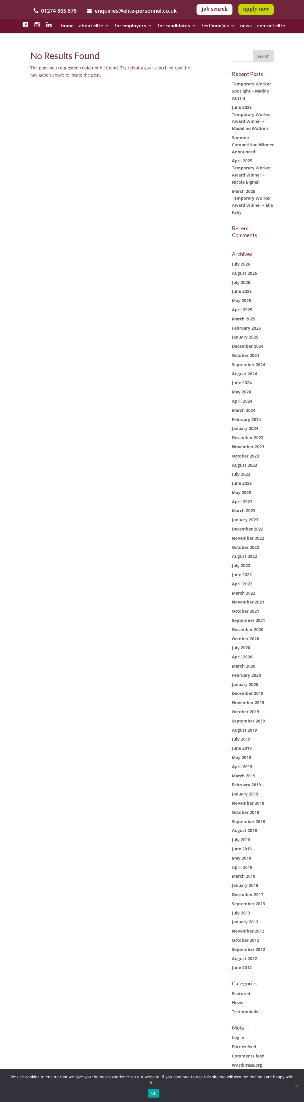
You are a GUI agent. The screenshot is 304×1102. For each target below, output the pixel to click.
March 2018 (243, 876)
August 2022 (244, 556)
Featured (241, 993)
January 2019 (245, 794)
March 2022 (243, 593)
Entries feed (244, 1046)
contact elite (271, 26)
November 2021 (248, 602)
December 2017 (247, 894)
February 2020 (246, 675)
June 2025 (242, 291)
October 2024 (245, 355)
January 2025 (245, 337)
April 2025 (242, 309)
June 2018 (242, 849)
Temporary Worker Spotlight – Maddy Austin (251, 91)
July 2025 (241, 282)
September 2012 (248, 949)
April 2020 (242, 657)
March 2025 (243, 319)
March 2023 (243, 510)
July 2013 (241, 913)
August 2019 (244, 730)
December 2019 (247, 693)
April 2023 (242, 501)
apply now (256, 8)
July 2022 (241, 565)
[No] (297, 1086)
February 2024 (246, 419)
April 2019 (242, 766)
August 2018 (244, 830)
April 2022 (242, 584)
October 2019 (245, 711)
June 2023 (242, 483)
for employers (130, 26)
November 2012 (248, 931)
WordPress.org (247, 1065)
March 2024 (243, 410)
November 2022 (248, 538)
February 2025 (246, 328)
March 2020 (243, 666)
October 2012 (245, 940)
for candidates (173, 26)
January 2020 (245, 684)
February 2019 (246, 784)
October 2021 (245, 611)
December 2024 (247, 346)
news (246, 26)
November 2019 (248, 702)
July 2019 (241, 739)
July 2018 (241, 839)
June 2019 (242, 748)
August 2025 (244, 273)
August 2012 (244, 958)
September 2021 (248, 620)
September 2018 (248, 821)
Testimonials (245, 1011)
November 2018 (248, 803)
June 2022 (242, 574)
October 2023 (245, 456)
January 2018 (245, 885)
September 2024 (248, 364)
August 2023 (244, 465)
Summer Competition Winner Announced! (253, 145)
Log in (238, 1037)
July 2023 (241, 474)
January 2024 (245, 428)
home (67, 26)
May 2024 (241, 392)
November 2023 (248, 447)
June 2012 (242, 967)
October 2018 (245, 812)
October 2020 (245, 638)
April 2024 (242, 401)
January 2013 (245, 922)
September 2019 (248, 721)
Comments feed (248, 1056)
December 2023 (247, 437)
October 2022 (245, 547)
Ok (153, 1093)
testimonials (215, 26)
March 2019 (243, 776)
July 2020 (241, 647)
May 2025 (241, 300)
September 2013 (248, 903)
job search (214, 8)
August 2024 (244, 374)
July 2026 (241, 264)
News (237, 1002)
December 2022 (247, 529)
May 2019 (241, 757)
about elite (91, 26)
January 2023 (245, 520)
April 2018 (242, 867)
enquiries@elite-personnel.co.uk (136, 10)
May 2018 (241, 858)
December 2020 (247, 629)
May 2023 (241, 492)
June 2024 (242, 382)
